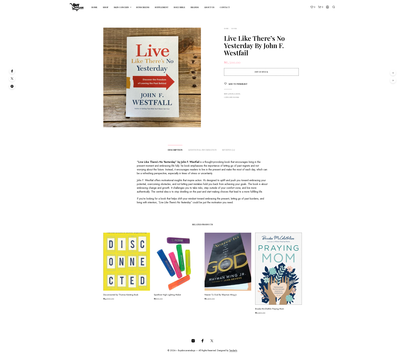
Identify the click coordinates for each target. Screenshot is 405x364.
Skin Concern (121, 7)
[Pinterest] (12, 86)
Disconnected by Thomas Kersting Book (120, 294)
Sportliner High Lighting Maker (167, 294)
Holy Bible (179, 7)
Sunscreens (142, 7)
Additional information (202, 149)
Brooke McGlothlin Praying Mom (269, 308)
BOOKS (234, 28)
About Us (209, 7)
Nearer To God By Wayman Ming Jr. (221, 294)
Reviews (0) (228, 149)
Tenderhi (233, 350)
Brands (195, 7)
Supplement (161, 7)
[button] (312, 7)
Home (94, 7)
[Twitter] (12, 79)
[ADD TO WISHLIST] (126, 286)
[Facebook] (12, 71)
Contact (225, 7)
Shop (105, 7)
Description (175, 149)
